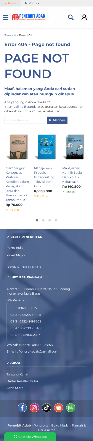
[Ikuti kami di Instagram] (35, 411)
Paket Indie (14, 248)
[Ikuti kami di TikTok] (47, 411)
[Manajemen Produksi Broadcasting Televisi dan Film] (46, 147)
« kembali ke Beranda (20, 107)
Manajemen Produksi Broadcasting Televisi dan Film (44, 177)
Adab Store (14, 388)
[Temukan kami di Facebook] (23, 411)
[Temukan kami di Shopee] (59, 411)
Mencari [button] (58, 120)
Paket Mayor (16, 255)
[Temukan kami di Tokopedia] (70, 411)
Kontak (33, 3)
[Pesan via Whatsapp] (66, 134)
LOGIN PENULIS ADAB (23, 267)
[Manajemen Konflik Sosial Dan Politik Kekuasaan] (74, 147)
